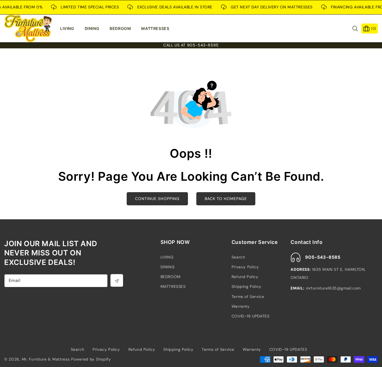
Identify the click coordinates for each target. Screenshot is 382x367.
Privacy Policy (245, 266)
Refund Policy (245, 276)
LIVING (167, 257)
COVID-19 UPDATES (251, 316)
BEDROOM (171, 276)
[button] (69, 28)
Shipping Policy (246, 286)
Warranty (241, 306)
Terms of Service (248, 296)
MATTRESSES (173, 286)
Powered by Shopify (91, 359)
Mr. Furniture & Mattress (46, 359)
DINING (168, 266)
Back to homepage (226, 198)
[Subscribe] (116, 280)
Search (238, 257)
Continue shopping (157, 198)
